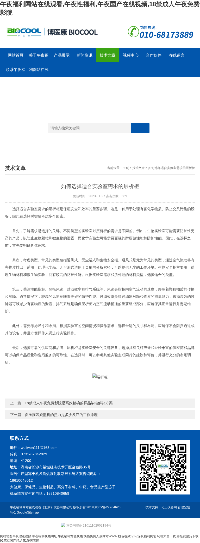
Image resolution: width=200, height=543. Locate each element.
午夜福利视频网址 (44, 536)
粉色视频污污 (127, 536)
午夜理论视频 (21, 536)
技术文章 (107, 55)
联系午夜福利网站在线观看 (15, 72)
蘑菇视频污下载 (187, 536)
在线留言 (177, 55)
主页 (126, 168)
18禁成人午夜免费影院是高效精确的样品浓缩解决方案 (69, 403)
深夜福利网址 (147, 536)
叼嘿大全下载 (166, 536)
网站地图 (6, 536)
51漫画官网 (31, 540)
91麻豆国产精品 (11, 540)
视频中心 (131, 55)
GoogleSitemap (28, 512)
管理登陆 (184, 507)
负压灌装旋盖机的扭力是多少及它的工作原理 (61, 415)
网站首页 (15, 55)
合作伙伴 (153, 55)
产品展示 (62, 55)
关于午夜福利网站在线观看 (38, 57)
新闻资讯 (84, 55)
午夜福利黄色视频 (70, 536)
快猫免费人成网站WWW (100, 536)
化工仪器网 (169, 507)
